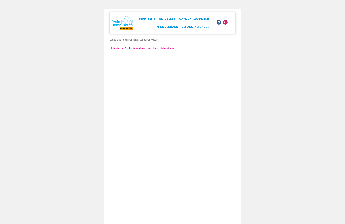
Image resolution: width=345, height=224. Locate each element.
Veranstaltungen (195, 26)
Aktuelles (167, 18)
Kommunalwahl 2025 (194, 18)
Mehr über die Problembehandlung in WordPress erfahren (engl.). (142, 48)
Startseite (147, 18)
